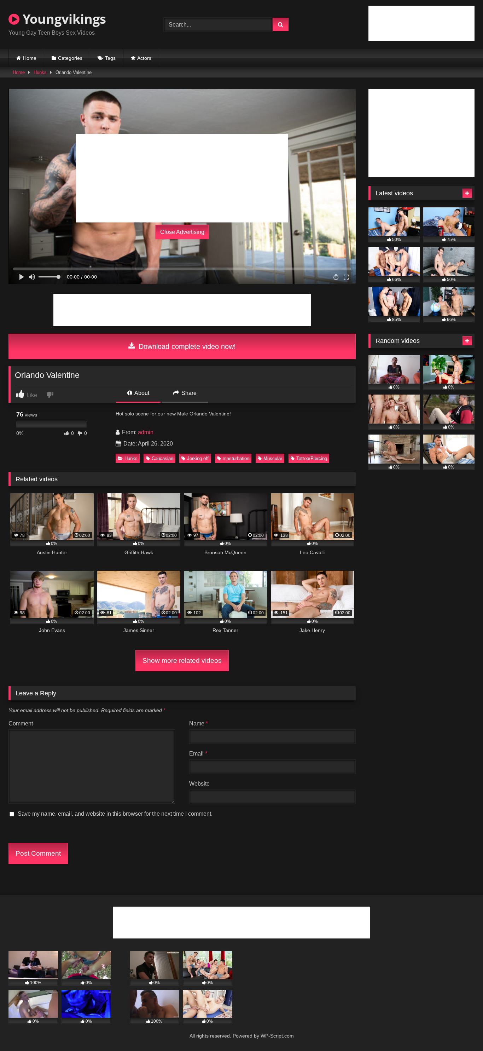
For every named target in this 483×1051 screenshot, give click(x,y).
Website (199, 784)
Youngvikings (62, 19)
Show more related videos (182, 660)
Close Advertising (182, 232)
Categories (70, 58)
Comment (20, 723)
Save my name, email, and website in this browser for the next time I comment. (115, 814)
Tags (110, 58)
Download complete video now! (186, 346)
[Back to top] (461, 1030)
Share (188, 393)
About (141, 393)
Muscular (272, 458)
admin (145, 432)
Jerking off (198, 458)
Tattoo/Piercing (311, 458)
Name (198, 723)
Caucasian (162, 458)
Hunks (40, 72)
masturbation (236, 458)
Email (198, 754)
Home (29, 58)
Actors (144, 58)
